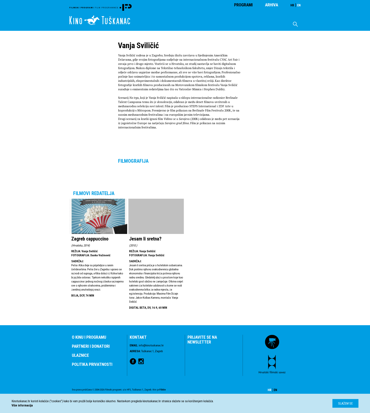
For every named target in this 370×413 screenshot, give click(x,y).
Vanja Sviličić (90, 251)
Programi (243, 5)
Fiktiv (162, 389)
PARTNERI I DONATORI (91, 346)
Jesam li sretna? (145, 239)
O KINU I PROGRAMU (89, 337)
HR (292, 5)
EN (299, 5)
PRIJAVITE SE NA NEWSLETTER (202, 339)
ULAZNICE (80, 355)
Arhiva (271, 5)
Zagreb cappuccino (89, 239)
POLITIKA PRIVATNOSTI (92, 364)
